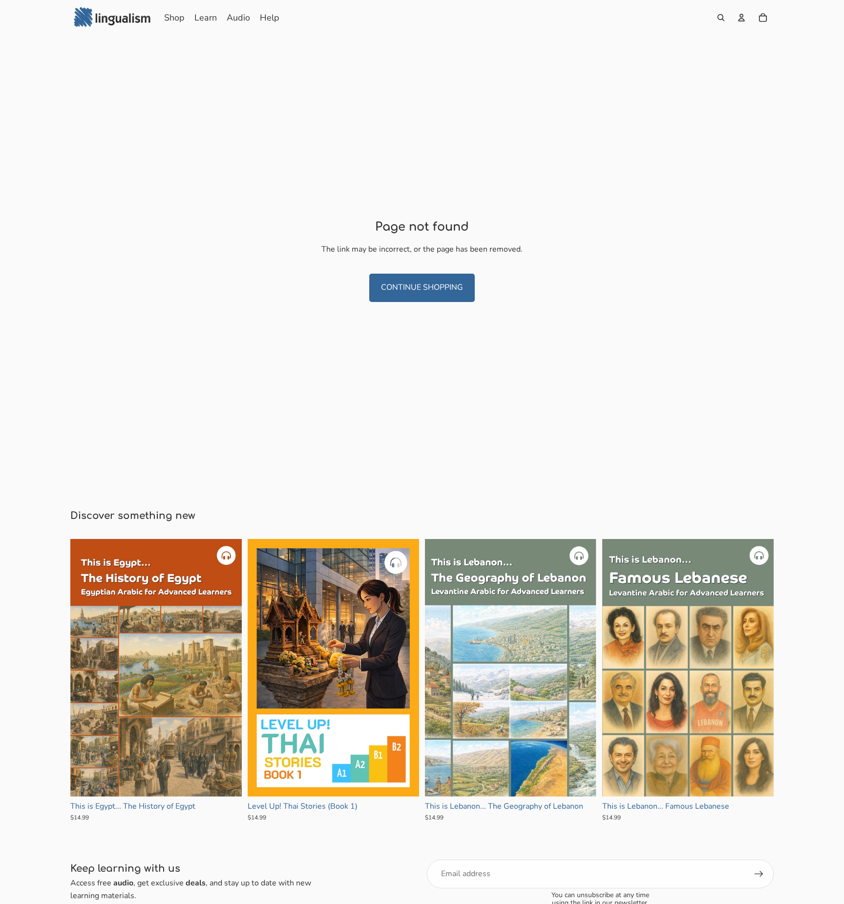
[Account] (741, 17)
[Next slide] (227, 668)
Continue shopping (422, 287)
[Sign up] (759, 874)
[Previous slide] (85, 668)
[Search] (721, 17)
